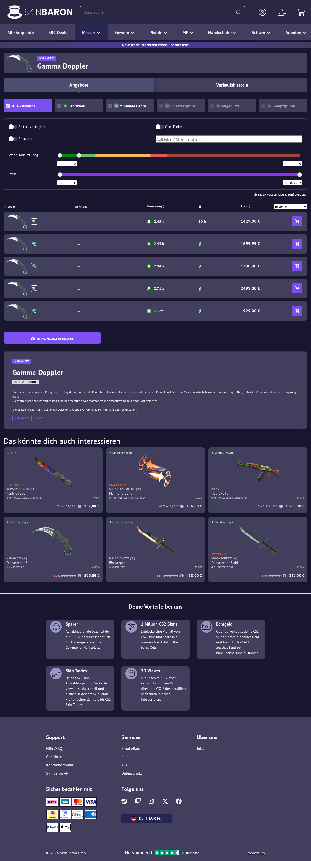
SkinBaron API (57, 773)
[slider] (60, 155)
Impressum (255, 853)
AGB (124, 765)
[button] (262, 12)
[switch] (13, 127)
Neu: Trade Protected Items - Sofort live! (155, 44)
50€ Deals (57, 32)
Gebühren (54, 756)
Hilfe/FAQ (54, 748)
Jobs (200, 748)
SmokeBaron (132, 748)
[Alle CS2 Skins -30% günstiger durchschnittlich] (14, 12)
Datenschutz (131, 773)
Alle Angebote (20, 32)
